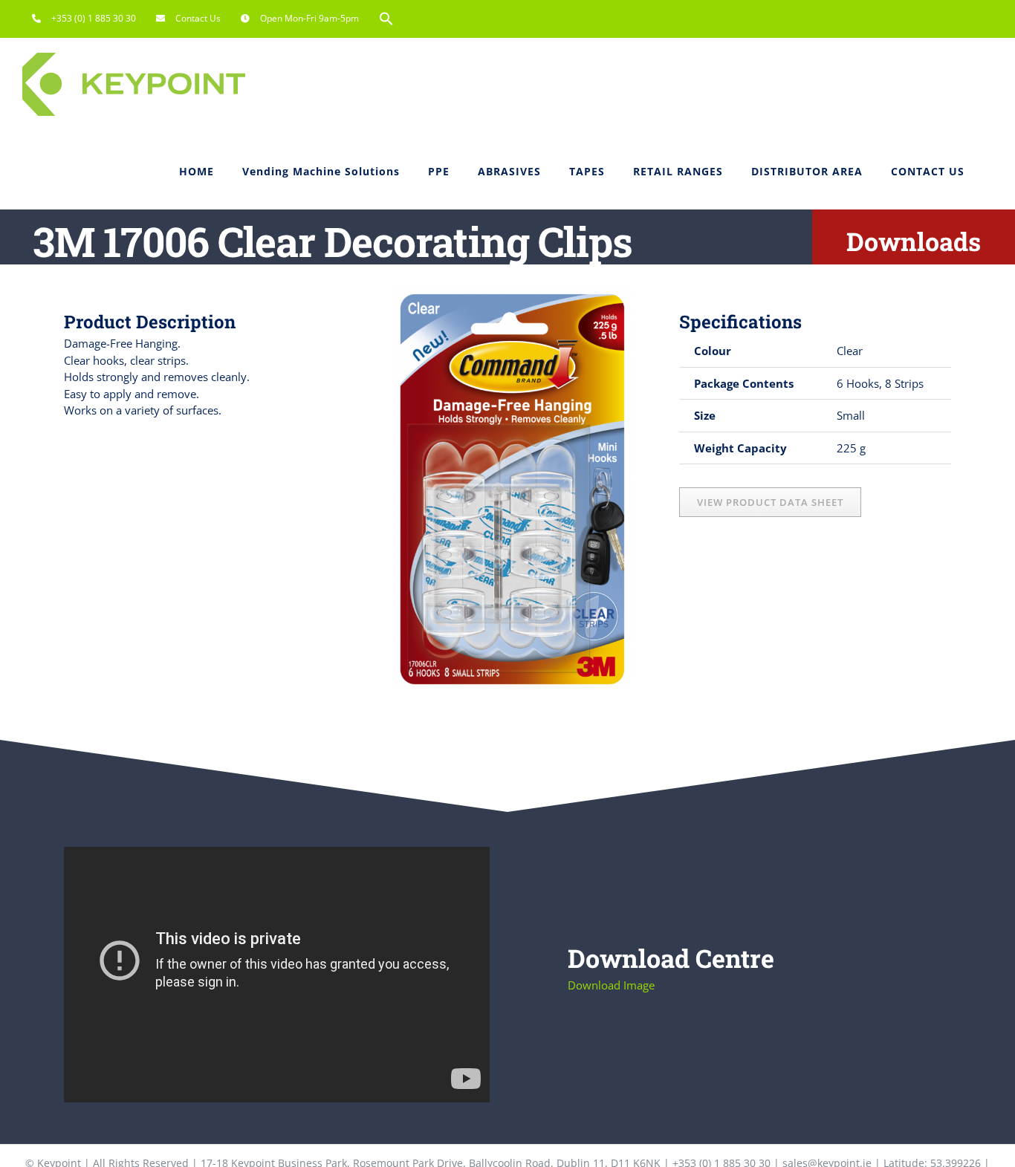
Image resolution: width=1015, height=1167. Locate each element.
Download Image (611, 985)
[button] (386, 18)
